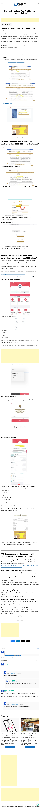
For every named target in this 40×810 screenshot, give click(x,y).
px (24, 62)
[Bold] (5, 655)
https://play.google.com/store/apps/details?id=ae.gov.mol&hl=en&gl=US (17, 276)
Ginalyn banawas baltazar (14, 704)
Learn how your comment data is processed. (24, 657)
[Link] (17, 655)
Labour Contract (8, 34)
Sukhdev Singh (14, 681)
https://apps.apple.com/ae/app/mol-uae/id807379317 (13, 274)
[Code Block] (15, 655)
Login (38, 648)
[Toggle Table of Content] (9, 24)
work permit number (7, 103)
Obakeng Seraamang (13, 673)
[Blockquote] (14, 655)
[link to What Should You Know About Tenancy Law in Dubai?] (30, 725)
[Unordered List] (13, 655)
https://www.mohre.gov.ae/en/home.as (16, 62)
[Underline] (8, 655)
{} (18, 655)
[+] (20, 655)
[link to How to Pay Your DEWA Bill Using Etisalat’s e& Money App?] (10, 725)
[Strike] (10, 655)
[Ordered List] (11, 655)
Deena (10, 680)
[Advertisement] (20, 20)
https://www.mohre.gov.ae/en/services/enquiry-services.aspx (21, 145)
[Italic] (7, 655)
